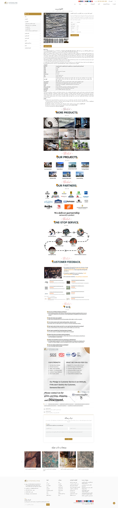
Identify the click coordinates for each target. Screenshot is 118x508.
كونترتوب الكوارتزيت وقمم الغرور (30, 23)
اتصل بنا (114, 4)
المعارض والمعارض (50, 490)
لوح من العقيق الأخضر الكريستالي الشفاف (85, 491)
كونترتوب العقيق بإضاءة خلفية (75, 487)
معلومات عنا (49, 485)
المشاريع (48, 488)
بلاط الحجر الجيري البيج (74, 485)
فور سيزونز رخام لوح (73, 482)
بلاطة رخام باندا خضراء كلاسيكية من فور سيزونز (87, 488)
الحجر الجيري (27, 33)
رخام (25, 16)
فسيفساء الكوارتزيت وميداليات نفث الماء (31, 30)
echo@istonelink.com (34, 488)
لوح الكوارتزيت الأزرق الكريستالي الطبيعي (31, 469)
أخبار (99, 4)
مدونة (47, 493)
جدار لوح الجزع (72, 490)
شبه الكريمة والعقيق (28, 43)
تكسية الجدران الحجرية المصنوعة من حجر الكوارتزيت (75, 405)
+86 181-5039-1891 (102, 1)
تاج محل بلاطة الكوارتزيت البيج (47, 469)
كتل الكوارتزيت (27, 27)
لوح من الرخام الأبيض (73, 493)
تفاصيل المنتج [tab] (48, 46)
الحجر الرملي (27, 38)
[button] (68, 41)
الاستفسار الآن (74, 35)
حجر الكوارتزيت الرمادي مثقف (62, 405)
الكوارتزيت (26, 21)
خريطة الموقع (49, 495)
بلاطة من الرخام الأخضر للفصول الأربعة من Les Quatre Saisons (87, 493)
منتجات (85, 4)
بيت (75, 4)
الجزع (26, 40)
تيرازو (26, 45)
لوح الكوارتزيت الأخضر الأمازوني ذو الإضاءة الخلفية (84, 470)
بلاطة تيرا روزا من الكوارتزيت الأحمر (66, 469)
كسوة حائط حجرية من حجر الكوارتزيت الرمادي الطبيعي (54, 425)
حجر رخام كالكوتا (73, 495)
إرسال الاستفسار (106, 4)
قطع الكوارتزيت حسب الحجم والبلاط (30, 25)
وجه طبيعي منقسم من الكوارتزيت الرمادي (50, 405)
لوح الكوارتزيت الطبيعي (74, 488)
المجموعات (92, 4)
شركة (80, 4)
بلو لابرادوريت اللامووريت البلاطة (87, 495)
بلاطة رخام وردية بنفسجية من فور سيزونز (87, 485)
